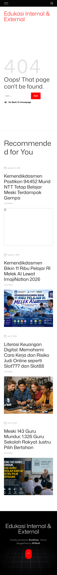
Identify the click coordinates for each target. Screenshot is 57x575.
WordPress (34, 540)
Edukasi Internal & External (27, 16)
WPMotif (36, 543)
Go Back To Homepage (19, 102)
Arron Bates (8, 203)
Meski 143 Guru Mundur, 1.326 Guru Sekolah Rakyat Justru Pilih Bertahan (27, 439)
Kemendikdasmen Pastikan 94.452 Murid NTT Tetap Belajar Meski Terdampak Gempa (27, 187)
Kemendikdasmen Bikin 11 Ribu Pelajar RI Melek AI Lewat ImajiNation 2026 (27, 271)
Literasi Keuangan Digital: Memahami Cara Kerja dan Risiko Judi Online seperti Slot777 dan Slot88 (26, 355)
